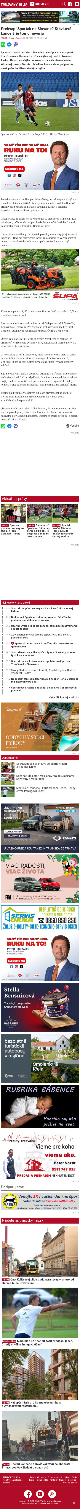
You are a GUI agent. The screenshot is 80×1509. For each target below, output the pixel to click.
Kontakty (53, 1480)
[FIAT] (40, 879)
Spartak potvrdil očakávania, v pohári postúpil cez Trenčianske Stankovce (40, 663)
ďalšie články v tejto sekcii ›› (64, 697)
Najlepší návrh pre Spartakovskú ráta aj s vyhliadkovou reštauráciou (31, 1404)
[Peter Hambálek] (40, 956)
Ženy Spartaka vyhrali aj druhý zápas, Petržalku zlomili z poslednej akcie (41, 636)
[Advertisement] (32, 461)
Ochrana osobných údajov (59, 1477)
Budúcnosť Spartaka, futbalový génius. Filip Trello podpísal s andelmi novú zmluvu (38, 531)
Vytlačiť (74, 425)
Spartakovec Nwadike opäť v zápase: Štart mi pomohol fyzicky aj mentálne (43, 654)
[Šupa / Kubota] (40, 275)
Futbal (11, 38)
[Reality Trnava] (40, 1154)
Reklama (40, 1480)
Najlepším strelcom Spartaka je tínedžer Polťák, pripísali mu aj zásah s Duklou (45, 680)
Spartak (19, 38)
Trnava (5, 1280)
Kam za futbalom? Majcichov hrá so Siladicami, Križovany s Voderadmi (45, 777)
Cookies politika (70, 1483)
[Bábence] (40, 1106)
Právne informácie (38, 1477)
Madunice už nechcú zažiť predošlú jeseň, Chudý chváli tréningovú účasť (45, 789)
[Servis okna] (40, 917)
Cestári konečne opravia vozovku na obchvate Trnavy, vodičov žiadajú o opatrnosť (36, 1465)
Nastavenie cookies (67, 1480)
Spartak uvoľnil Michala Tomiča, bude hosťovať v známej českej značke (63, 531)
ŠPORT (4, 38)
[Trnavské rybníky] (40, 17)
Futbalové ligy (9, 1341)
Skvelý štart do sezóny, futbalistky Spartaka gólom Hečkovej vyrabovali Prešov (44, 672)
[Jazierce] (40, 727)
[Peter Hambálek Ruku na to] (40, 164)
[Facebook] (70, 3)
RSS (46, 1480)
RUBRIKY (42, 4)
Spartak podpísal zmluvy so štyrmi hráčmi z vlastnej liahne (12, 529)
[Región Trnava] (40, 1058)
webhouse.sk (52, 1503)
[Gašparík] (40, 1007)
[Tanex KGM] (40, 828)
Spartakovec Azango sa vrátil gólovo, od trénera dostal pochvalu (44, 689)
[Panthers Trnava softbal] (40, 1201)
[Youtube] (77, 3)
